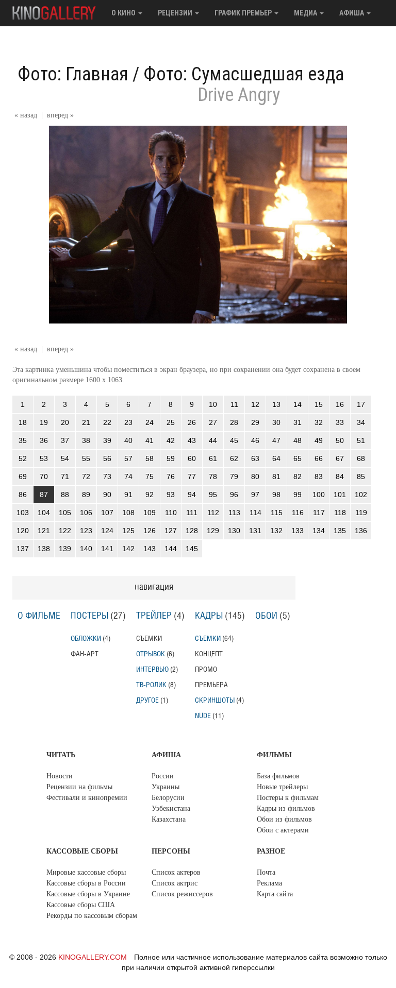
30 (276, 422)
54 (65, 458)
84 (340, 476)
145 (192, 548)
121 (44, 530)
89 (86, 494)
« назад (25, 115)
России (163, 776)
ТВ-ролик (151, 685)
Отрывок (150, 654)
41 (149, 440)
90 (107, 494)
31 (297, 422)
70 (44, 476)
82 (297, 476)
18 (23, 422)
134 (318, 530)
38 (86, 440)
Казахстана (169, 819)
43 (192, 440)
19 (44, 422)
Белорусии (168, 798)
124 (107, 530)
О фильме (39, 616)
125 (128, 530)
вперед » (60, 115)
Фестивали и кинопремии (86, 798)
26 (192, 422)
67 (340, 458)
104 (44, 512)
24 (149, 422)
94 (192, 494)
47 (276, 440)
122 (65, 530)
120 (22, 530)
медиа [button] (306, 13)
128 (192, 530)
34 (361, 422)
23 (128, 422)
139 (65, 548)
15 (319, 404)
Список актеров (176, 872)
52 (23, 458)
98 (276, 494)
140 (86, 548)
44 (213, 440)
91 (128, 494)
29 (255, 422)
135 (340, 530)
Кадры (209, 616)
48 (297, 440)
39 (107, 440)
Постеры (89, 616)
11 (234, 404)
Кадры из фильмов (286, 808)
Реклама (269, 883)
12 (255, 404)
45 (234, 440)
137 (22, 548)
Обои (266, 616)
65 (297, 458)
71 (65, 476)
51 (361, 440)
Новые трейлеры (282, 787)
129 (213, 530)
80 (255, 476)
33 (340, 422)
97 (255, 494)
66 (319, 458)
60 (192, 458)
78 (213, 476)
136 (361, 530)
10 (213, 404)
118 (340, 512)
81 (276, 476)
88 (65, 494)
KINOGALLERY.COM (92, 957)
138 (44, 548)
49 (319, 440)
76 (171, 476)
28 (234, 422)
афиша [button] (352, 13)
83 (319, 476)
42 (171, 440)
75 (149, 476)
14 (297, 404)
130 (234, 530)
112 (213, 512)
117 (319, 512)
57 (128, 458)
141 (107, 548)
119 (361, 512)
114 (255, 512)
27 (213, 422)
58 (149, 458)
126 (149, 530)
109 (149, 512)
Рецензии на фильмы (79, 787)
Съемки (208, 638)
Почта (266, 872)
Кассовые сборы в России (86, 883)
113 (234, 512)
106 (86, 512)
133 (297, 530)
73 (107, 476)
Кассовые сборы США (80, 905)
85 (361, 476)
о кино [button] (124, 13)
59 (171, 458)
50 (340, 440)
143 (149, 548)
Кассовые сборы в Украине (88, 894)
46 (255, 440)
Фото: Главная (73, 74)
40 (128, 440)
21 (86, 422)
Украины (165, 787)
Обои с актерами (283, 830)
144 (170, 548)
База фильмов (278, 776)
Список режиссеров (182, 894)
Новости (59, 776)
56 (107, 458)
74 (128, 476)
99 (297, 494)
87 (44, 494)
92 (149, 494)
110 (171, 512)
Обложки (86, 638)
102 (361, 494)
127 (170, 530)
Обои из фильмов (284, 819)
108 (128, 512)
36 (44, 440)
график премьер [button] (243, 13)
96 (234, 494)
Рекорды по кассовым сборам (91, 915)
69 (23, 476)
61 (213, 458)
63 (255, 458)
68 (361, 458)
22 (107, 422)
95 (213, 494)
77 (192, 476)
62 (234, 458)
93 (171, 494)
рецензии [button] (176, 13)
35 (23, 440)
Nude (203, 715)
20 (65, 422)
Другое (147, 700)
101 (340, 494)
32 (319, 422)
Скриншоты (215, 700)
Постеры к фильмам (288, 798)
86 (23, 494)
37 (65, 440)
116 (298, 512)
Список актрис (174, 883)
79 (234, 476)
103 (22, 512)
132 (276, 530)
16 (340, 404)
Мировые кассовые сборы (86, 872)
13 (276, 404)
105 (65, 512)
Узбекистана (171, 808)
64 (276, 458)
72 (86, 476)
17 (361, 404)
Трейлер (154, 616)
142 (128, 548)
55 (86, 458)
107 (107, 512)
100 (318, 494)
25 (171, 422)
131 (255, 530)
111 (191, 512)
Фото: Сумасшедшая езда (243, 74)
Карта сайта (275, 894)
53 (44, 458)
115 (277, 512)
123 (86, 530)
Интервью (152, 669)
